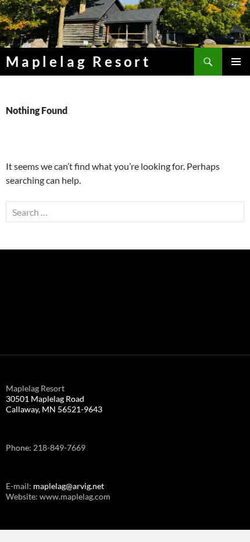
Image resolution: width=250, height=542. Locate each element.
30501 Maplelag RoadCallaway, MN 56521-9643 (54, 404)
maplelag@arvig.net (68, 486)
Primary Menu (236, 62)
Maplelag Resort (78, 61)
